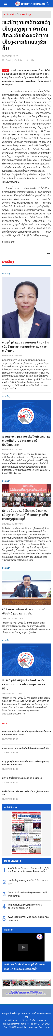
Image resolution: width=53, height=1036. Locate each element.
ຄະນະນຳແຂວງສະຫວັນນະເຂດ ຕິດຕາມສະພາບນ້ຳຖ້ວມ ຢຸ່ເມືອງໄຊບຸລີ (29, 919)
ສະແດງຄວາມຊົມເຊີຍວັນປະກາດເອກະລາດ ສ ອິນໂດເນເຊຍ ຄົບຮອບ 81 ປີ (25, 906)
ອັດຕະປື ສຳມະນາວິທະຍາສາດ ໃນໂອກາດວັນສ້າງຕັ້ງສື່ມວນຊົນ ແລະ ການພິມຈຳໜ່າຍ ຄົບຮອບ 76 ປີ (28, 870)
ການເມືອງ (25, 14)
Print (20, 60)
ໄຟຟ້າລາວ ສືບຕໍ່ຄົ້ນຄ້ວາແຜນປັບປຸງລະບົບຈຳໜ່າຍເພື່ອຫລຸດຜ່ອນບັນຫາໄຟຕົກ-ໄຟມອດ (26, 733)
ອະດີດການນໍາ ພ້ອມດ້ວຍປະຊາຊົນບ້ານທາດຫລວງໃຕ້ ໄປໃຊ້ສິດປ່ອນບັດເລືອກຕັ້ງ (24, 967)
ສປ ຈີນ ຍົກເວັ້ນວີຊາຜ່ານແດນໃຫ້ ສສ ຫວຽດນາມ (22, 778)
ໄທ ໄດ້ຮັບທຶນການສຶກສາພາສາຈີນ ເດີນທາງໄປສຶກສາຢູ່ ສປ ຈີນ (25, 793)
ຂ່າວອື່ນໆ (8, 261)
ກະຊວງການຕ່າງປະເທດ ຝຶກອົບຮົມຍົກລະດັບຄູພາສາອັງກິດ (25, 748)
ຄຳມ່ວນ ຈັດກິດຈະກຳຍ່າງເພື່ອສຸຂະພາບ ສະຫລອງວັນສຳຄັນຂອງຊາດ (28, 894)
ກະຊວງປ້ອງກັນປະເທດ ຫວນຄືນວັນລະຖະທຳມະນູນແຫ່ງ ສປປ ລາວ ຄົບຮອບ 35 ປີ (25, 763)
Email (8, 60)
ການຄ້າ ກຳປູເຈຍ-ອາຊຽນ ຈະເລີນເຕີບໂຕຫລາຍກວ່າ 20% (28, 882)
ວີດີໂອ (7, 929)
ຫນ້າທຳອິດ (10, 14)
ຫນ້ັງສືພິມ (9, 807)
